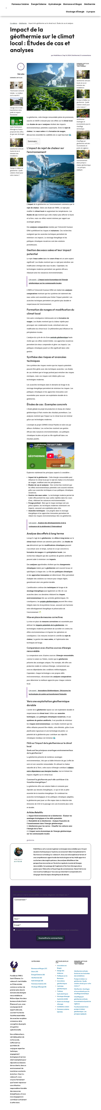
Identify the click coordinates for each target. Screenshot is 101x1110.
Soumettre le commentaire (51, 938)
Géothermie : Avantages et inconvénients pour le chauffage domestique (83, 124)
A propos (90, 11)
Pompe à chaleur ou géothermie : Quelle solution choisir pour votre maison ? (16, 171)
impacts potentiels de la (50, 625)
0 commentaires (85, 55)
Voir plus (20, 74)
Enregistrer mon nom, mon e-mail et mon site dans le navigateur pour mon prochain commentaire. (47, 930)
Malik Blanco (58, 55)
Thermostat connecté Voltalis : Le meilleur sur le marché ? (17, 93)
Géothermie (89, 4)
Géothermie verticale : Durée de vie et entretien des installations (17, 152)
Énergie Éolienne (38, 4)
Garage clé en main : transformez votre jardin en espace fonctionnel (16, 111)
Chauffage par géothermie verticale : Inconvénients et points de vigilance (83, 144)
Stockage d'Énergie (37, 987)
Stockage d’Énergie (75, 11)
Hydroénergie (54, 4)
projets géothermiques (49, 601)
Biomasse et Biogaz (72, 4)
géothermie (30, 840)
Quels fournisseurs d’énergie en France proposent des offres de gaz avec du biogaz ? (17, 131)
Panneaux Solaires (20, 4)
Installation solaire (63, 1007)
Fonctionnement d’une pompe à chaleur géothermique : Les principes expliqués (84, 165)
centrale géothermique (59, 337)
